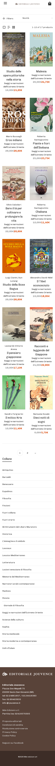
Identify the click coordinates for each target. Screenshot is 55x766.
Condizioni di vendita (12, 725)
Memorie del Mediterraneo (15, 576)
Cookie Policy (9, 735)
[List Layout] (9, 27)
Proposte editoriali (12, 721)
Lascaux (6, 548)
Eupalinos (7, 491)
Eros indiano (14, 140)
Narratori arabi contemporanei (18, 584)
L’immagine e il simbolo (13, 541)
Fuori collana (9, 512)
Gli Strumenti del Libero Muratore (19, 527)
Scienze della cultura (13, 619)
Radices (6, 591)
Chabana (41, 211)
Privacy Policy (9, 732)
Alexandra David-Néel (41, 277)
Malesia (41, 71)
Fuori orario (8, 520)
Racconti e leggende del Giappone (41, 350)
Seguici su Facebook (12, 743)
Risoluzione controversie (15, 728)
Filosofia (6, 498)
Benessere (7, 484)
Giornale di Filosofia (14, 605)
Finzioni (6, 505)
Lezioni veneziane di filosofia (16, 569)
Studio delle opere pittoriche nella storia (13, 75)
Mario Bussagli (14, 136)
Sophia (5, 627)
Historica (7, 534)
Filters (10, 18)
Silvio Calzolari (13, 204)
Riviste (5, 598)
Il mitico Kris (14, 417)
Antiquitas (7, 470)
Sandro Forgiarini (14, 414)
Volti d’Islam (8, 648)
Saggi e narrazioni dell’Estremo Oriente (22, 612)
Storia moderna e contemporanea (19, 641)
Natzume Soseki (41, 414)
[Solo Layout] (4, 27)
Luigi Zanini (11, 277)
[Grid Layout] (13, 27)
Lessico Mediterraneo (13, 555)
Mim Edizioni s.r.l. (10, 710)
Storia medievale (10, 634)
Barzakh (6, 477)
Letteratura (8, 562)
